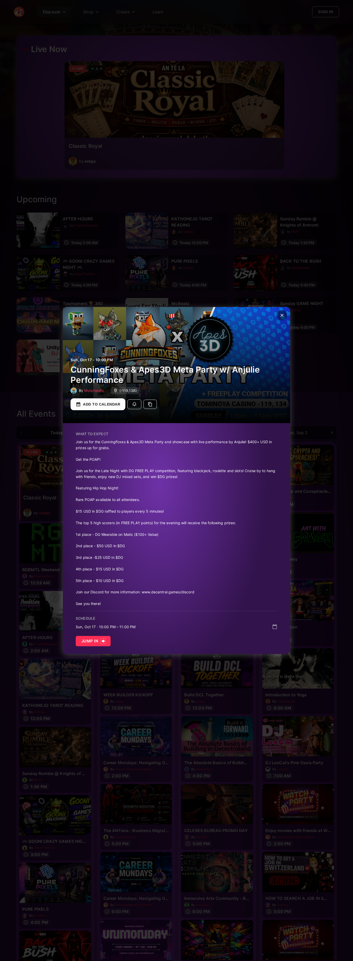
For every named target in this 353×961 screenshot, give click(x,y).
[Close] (282, 315)
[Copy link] (150, 404)
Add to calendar (101, 404)
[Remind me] (134, 404)
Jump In (89, 641)
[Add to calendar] (274, 626)
